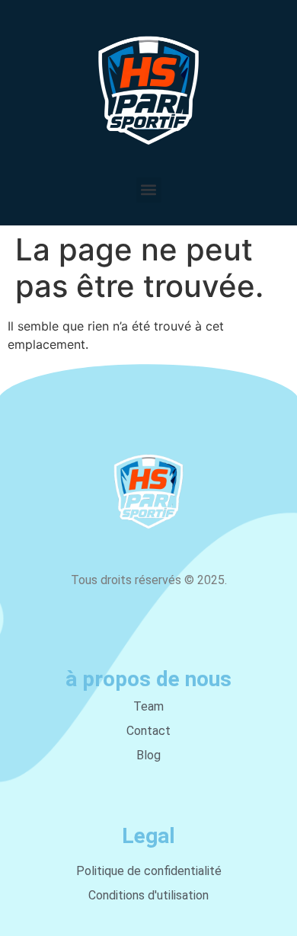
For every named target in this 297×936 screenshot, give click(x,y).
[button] (148, 190)
